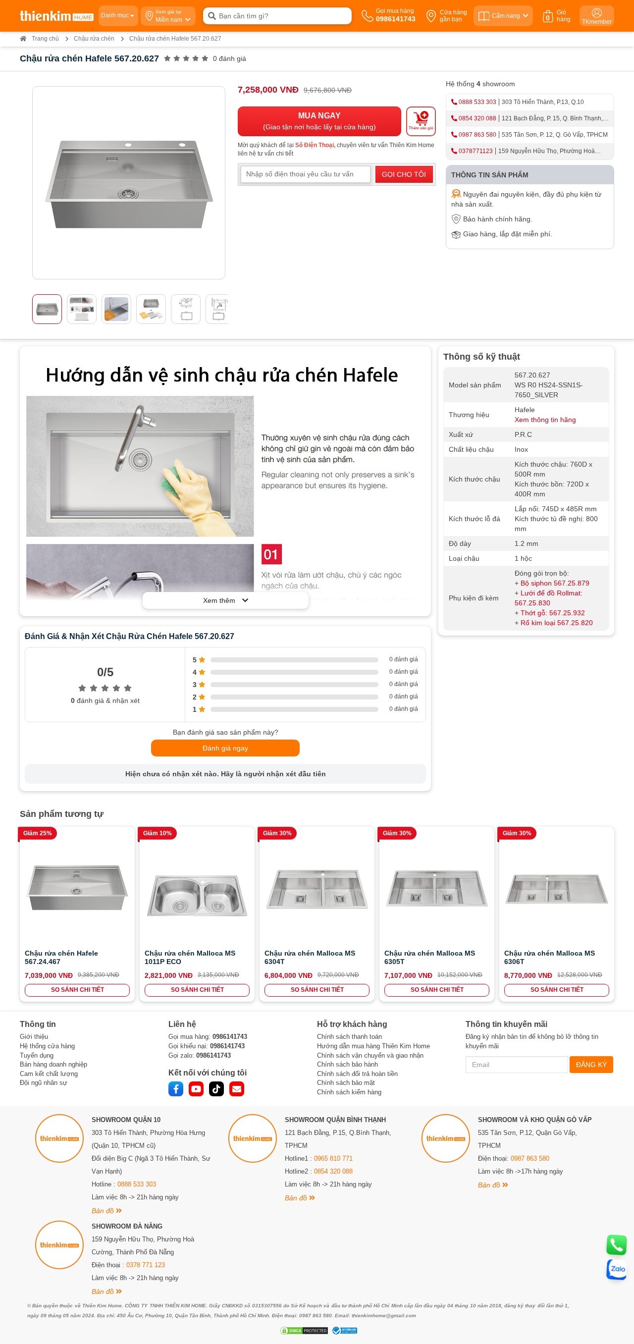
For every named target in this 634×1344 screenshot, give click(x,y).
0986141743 (229, 1036)
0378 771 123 (145, 1265)
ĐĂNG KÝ (591, 1065)
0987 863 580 (477, 134)
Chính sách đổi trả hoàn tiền (357, 1073)
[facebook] (175, 1088)
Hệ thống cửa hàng (47, 1046)
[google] (236, 1088)
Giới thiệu (34, 1036)
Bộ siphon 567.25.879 (555, 583)
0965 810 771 (333, 1158)
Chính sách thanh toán (349, 1036)
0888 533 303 (477, 102)
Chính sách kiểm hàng (349, 1092)
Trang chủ (45, 38)
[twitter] (216, 1088)
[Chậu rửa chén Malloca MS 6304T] (317, 889)
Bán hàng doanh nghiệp (53, 1064)
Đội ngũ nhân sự (43, 1082)
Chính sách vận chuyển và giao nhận (370, 1055)
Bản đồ (104, 1211)
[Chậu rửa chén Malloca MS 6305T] (436, 889)
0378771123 (476, 151)
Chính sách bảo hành (347, 1064)
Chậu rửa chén (94, 38)
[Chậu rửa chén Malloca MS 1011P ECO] (197, 889)
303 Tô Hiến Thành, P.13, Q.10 (543, 102)
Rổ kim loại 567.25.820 (557, 623)
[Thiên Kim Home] (57, 15)
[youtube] (196, 1088)
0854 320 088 (477, 118)
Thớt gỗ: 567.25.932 (553, 613)
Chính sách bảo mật (346, 1082)
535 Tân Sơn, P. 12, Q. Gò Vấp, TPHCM (555, 134)
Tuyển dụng (36, 1055)
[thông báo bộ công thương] (343, 1331)
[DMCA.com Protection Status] (303, 1331)
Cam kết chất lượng (49, 1073)
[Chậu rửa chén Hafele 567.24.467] (77, 889)
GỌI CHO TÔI (404, 174)
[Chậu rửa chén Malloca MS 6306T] (556, 889)
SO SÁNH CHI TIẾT (77, 989)
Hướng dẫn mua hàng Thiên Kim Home (373, 1046)
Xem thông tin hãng (545, 420)
